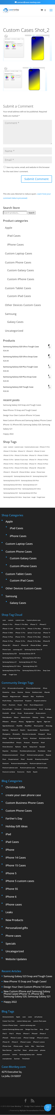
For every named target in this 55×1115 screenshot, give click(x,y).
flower (50, 717)
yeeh (35, 772)
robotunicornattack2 (11, 755)
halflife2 (29, 726)
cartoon (12, 705)
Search (31, 212)
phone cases (33, 1050)
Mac (32, 1046)
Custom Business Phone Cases (25, 803)
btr (33, 696)
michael (34, 738)
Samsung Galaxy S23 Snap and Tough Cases (22, 405)
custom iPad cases (39, 1021)
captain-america (40, 701)
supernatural (13, 759)
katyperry (7, 734)
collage (48, 709)
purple (42, 747)
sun (5, 759)
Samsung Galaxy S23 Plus (28, 493)
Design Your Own (31, 1029)
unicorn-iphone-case (11, 768)
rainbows (42, 751)
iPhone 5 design (29, 1038)
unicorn (6, 763)
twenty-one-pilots (42, 759)
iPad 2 (4, 1033)
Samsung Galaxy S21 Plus (12, 489)
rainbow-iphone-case (28, 751)
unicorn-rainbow (9, 772)
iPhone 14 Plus (43, 459)
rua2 (23, 755)
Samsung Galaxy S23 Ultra (13, 497)
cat (26, 705)
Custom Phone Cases (18, 262)
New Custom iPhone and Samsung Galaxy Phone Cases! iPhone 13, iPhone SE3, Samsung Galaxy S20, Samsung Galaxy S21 (27, 424)
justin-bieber (33, 730)
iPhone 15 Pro (8, 468)
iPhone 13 (32, 455)
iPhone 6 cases (25, 1042)
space (49, 755)
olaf (43, 742)
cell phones (38, 1017)
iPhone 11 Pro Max (10, 451)
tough (33, 497)
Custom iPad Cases (19, 296)
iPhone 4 (26, 1033)
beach (6, 696)
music (19, 742)
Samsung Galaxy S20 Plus (30, 480)
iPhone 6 (11, 896)
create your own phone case (23, 795)
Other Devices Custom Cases (23, 305)
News (25, 1050)
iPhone (10, 849)
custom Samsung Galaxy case (12, 1029)
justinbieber (45, 730)
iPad (8, 834)
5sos (45, 688)
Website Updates (16, 959)
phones (42, 1050)
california (40, 696)
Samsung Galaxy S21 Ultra (31, 489)
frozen (14, 722)
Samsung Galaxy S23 (11, 493)
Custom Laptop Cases (18, 253)
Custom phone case (31, 447)
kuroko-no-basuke (29, 734)
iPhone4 (34, 1033)
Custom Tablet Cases (18, 288)
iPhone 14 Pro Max (21, 464)
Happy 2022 (8, 434)
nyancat (36, 742)
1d (4, 688)
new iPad (17, 1050)
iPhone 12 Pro (8, 455)
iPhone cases (14, 904)
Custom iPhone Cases (20, 279)
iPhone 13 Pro (8, 459)
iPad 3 (11, 1033)
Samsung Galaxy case (27, 1054)
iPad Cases (14, 235)
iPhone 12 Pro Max (21, 455)
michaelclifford (9, 742)
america (6, 692)
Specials (11, 943)
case (5, 447)
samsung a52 (8, 476)
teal (23, 759)
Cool (13, 713)
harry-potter (39, 726)
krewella (17, 734)
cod (41, 709)
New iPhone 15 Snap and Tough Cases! (20, 410)
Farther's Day (14, 818)
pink (25, 747)
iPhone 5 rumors (43, 1038)
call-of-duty (7, 701)
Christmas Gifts (15, 787)
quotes (6, 751)
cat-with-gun (8, 709)
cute (20, 713)
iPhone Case (6, 1046)
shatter (39, 1054)
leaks (27, 1046)
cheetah (18, 709)
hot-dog (49, 726)
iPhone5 (5, 1038)
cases (30, 1017)
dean (16, 717)
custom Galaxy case (24, 1021)
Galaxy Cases (15, 322)
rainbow (14, 751)
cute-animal (29, 713)
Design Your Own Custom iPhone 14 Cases (21, 415)
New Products (14, 920)
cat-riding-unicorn (37, 705)
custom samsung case (27, 1025)
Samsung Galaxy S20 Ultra (13, 484)
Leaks (9, 912)
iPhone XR (14, 472)
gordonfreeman (9, 726)
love (49, 734)
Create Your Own (8, 1021)
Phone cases (13, 935)
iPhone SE (32, 468)
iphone (6, 730)
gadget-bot (30, 722)
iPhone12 (29, 451)
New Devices (7, 1050)
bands (47, 692)
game (40, 722)
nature (27, 742)
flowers (6, 722)
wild (29, 772)
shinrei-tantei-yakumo (36, 755)
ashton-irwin (37, 692)
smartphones (7, 1059)
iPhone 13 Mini (43, 455)
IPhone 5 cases (16, 1038)
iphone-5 (15, 730)
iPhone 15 (32, 464)
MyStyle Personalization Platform (33, 1110)
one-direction (8, 747)
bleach (26, 696)
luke (5, 738)
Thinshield (25, 1059)
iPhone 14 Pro (8, 464)
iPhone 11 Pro (45, 447)
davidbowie (8, 717)
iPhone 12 (21, 451)
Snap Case (26, 497)
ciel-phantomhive (31, 709)
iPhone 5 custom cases (20, 881)
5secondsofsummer (34, 688)
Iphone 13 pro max (21, 459)
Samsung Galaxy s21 (30, 484)
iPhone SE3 (41, 468)
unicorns (21, 772)
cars (5, 705)
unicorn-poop (43, 768)
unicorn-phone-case (28, 768)
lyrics (26, 738)
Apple (8, 227)
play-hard (34, 747)
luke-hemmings (15, 738)
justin (23, 730)
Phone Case (41, 472)
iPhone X (7, 472)
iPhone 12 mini (39, 451)
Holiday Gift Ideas (17, 826)
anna (28, 692)
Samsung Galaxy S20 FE (12, 480)
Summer (17, 1059)
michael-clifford (45, 738)
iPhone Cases (15, 244)
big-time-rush (15, 696)
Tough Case (41, 497)
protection (6, 1054)
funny (22, 722)
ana (14, 692)
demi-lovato (26, 717)
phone (33, 472)
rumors (14, 1054)
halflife (20, 726)
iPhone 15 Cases (16, 865)
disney (36, 717)
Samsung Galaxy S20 (40, 476)
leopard (42, 734)
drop (41, 1029)
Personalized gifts (17, 928)
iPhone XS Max (24, 472)
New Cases (40, 1046)
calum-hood (19, 701)
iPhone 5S (12, 889)
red (50, 751)
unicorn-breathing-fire (19, 763)
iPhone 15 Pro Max (21, 468)
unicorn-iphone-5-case (38, 763)
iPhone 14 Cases (16, 857)
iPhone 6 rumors (39, 1042)
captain (29, 701)
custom (10, 447)
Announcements (8, 1017)
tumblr (30, 759)
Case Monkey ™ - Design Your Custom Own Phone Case (32, 1106)
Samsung (10, 314)
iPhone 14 (32, 459)
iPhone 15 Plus (43, 464)
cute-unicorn (41, 713)
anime (21, 692)
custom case (19, 447)
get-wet (47, 722)
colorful (6, 713)
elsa (43, 717)
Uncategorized (14, 330)
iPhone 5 (11, 873)
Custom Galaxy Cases (20, 270)
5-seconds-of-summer (16, 688)
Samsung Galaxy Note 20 (23, 476)
